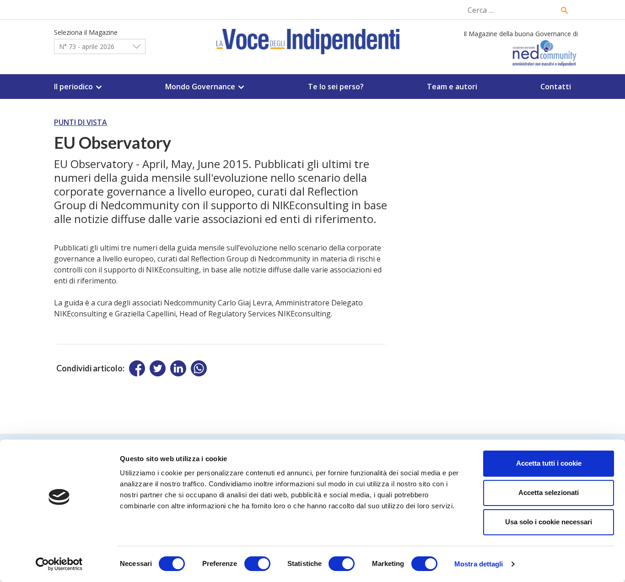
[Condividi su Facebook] (137, 368)
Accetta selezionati (548, 492)
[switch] (257, 563)
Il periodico (73, 87)
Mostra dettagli (478, 564)
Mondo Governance (200, 87)
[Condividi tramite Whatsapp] (199, 368)
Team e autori (452, 87)
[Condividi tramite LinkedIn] (178, 368)
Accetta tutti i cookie (549, 463)
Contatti (555, 87)
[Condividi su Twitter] (158, 368)
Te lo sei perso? (336, 87)
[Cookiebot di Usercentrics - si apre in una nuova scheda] (59, 564)
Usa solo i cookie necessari (548, 522)
